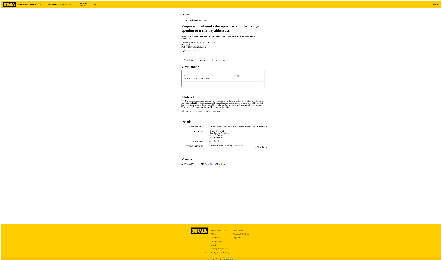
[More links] (95, 4)
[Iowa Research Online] (9, 4)
